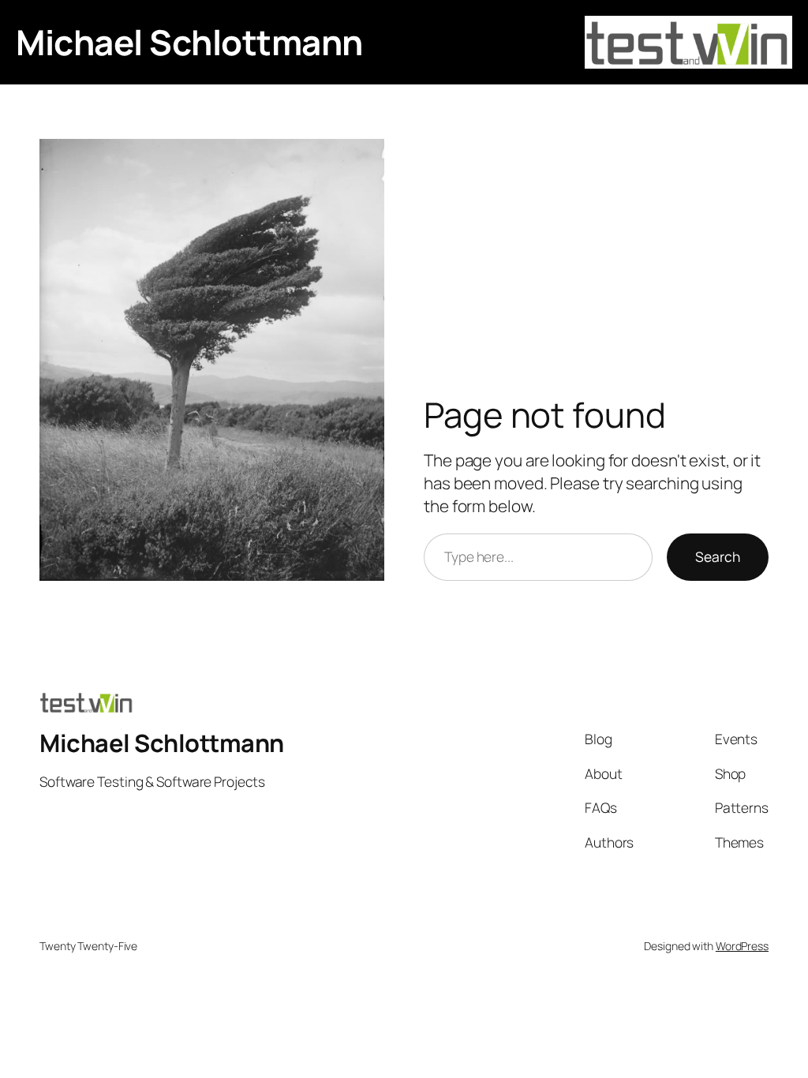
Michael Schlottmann (189, 42)
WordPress (742, 945)
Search (717, 556)
